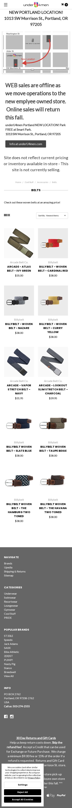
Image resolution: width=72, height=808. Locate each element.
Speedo (8, 639)
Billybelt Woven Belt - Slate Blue (19, 449)
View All (9, 676)
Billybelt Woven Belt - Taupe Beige (53, 449)
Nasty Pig (9, 663)
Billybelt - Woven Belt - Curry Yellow (53, 328)
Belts (54, 182)
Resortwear (10, 601)
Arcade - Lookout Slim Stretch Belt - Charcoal (53, 389)
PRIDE (8, 617)
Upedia (8, 567)
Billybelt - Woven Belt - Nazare (19, 326)
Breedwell (10, 672)
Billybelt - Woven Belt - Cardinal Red (53, 269)
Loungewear (11, 605)
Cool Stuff (29, 182)
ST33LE (8, 635)
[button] (25, 144)
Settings (22, 784)
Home (18, 182)
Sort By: (41, 215)
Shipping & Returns (15, 571)
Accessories (42, 182)
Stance (8, 668)
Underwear (10, 593)
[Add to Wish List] (30, 244)
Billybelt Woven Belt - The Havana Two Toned (53, 508)
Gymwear (9, 609)
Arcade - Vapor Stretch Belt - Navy (19, 389)
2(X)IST (8, 655)
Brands (8, 563)
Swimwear (10, 597)
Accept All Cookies (22, 799)
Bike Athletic (11, 651)
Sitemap (8, 575)
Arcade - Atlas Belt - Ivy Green (19, 269)
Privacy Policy (34, 777)
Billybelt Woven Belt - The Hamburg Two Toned (19, 510)
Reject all (22, 792)
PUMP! (8, 659)
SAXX (7, 647)
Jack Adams (11, 643)
